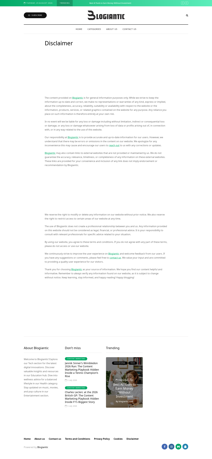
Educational (119, 363)
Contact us (129, 29)
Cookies (118, 438)
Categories (94, 29)
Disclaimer (132, 438)
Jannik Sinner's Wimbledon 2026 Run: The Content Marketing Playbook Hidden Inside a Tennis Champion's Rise (82, 369)
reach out (114, 145)
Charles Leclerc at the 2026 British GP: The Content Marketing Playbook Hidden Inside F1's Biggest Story (82, 397)
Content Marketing (76, 359)
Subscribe (37, 15)
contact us (115, 257)
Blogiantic (77, 97)
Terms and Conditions (77, 438)
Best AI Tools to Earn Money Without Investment (98, 3)
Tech (133, 363)
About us (111, 29)
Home (79, 29)
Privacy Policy (102, 438)
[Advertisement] (106, 74)
